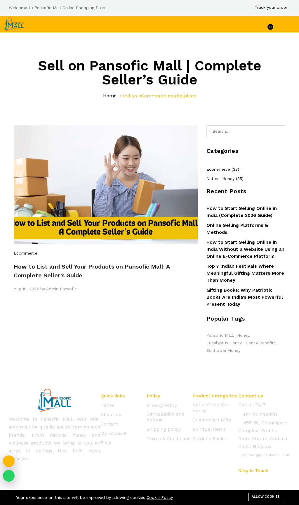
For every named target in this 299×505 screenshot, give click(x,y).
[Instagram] (263, 480)
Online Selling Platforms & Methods (237, 228)
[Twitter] (252, 480)
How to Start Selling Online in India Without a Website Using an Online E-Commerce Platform (245, 249)
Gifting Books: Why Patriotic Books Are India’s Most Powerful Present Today (244, 297)
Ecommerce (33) (222, 169)
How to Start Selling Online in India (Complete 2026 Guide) (241, 211)
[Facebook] (240, 480)
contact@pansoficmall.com (265, 455)
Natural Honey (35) (225, 178)
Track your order (271, 7)
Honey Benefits (261, 342)
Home (110, 95)
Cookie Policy (160, 497)
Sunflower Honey (223, 350)
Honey (243, 335)
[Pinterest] (274, 480)
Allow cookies (266, 497)
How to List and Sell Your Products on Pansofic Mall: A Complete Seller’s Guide (92, 271)
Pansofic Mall (219, 335)
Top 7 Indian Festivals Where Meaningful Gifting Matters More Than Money (245, 273)
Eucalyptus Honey (223, 342)
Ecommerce (25, 253)
